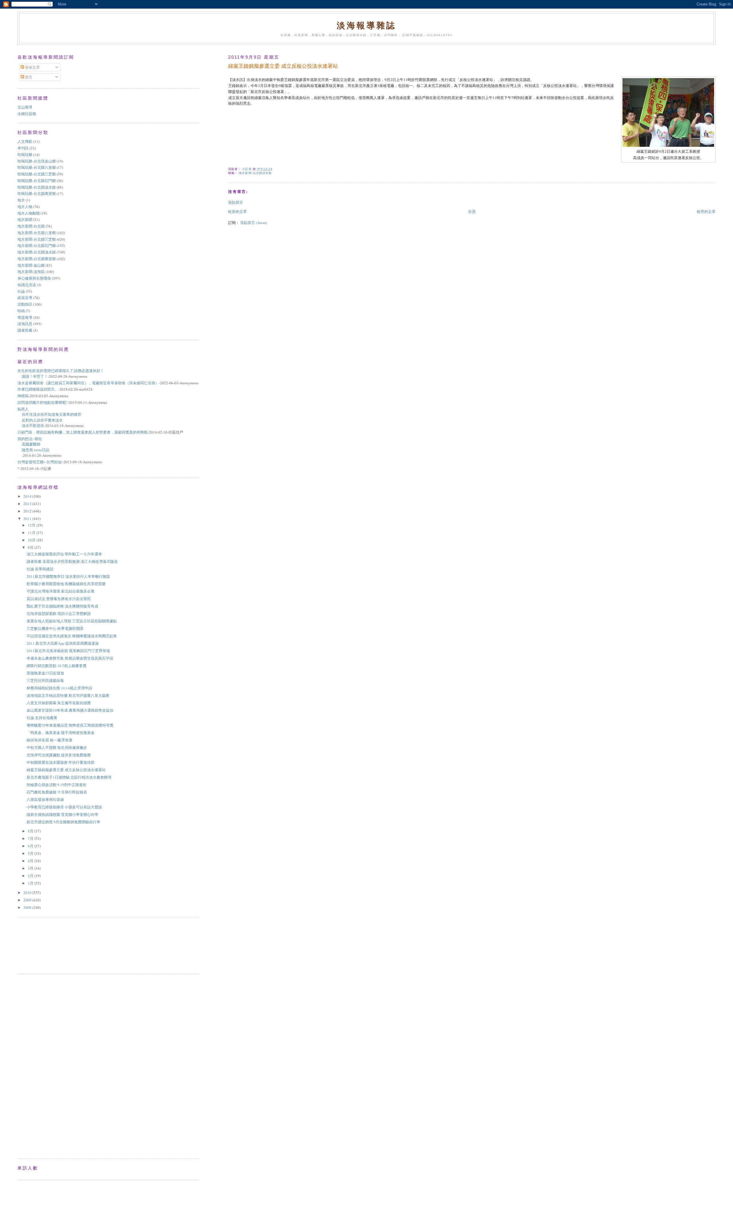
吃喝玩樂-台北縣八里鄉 (36, 167)
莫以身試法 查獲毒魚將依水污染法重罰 (59, 598)
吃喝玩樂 (24, 154)
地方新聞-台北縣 (31, 226)
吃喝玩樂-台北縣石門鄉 (36, 180)
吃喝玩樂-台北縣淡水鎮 (36, 187)
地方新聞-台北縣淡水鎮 (255, 173)
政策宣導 (24, 297)
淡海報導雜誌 (366, 25)
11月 (32, 532)
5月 (31, 853)
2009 (27, 900)
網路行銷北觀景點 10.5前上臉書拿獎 (56, 665)
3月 (31, 868)
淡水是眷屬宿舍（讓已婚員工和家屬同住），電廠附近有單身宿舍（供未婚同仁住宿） (88, 382)
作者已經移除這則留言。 (37, 389)
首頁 (472, 211)
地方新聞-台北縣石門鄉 (36, 245)
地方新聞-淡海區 (31, 271)
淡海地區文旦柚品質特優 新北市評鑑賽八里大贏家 (68, 695)
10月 (32, 540)
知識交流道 (26, 284)
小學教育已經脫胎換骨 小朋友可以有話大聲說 (64, 807)
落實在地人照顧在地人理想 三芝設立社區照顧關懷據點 (72, 621)
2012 (27, 511)
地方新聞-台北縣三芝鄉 (36, 239)
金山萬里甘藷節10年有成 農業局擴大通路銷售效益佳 (70, 710)
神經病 (23, 395)
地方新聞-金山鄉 (31, 265)
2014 (27, 496)
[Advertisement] (43, 945)
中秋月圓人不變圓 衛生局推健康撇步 (57, 747)
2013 (27, 503)
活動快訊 (24, 304)
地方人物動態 (28, 213)
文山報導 (24, 107)
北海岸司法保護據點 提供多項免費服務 (59, 754)
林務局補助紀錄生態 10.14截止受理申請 (59, 687)
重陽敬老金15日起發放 (45, 673)
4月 (31, 860)
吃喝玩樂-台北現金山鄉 (36, 161)
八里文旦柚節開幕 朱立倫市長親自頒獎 (59, 702)
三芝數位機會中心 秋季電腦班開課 (57, 628)
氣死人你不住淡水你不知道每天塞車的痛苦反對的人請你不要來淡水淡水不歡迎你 (49, 417)
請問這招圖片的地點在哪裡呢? (42, 402)
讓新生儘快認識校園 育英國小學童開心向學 (62, 814)
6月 (31, 845)
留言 (28, 77)
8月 (31, 831)
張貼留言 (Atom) (253, 222)
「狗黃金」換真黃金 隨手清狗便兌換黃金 (60, 732)
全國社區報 (26, 113)
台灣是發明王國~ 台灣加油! (39, 461)
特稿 (21, 310)
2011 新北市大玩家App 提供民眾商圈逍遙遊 (63, 643)
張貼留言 (235, 202)
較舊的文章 (706, 211)
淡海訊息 (24, 323)
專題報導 (24, 317)
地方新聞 (24, 219)
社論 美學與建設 (40, 568)
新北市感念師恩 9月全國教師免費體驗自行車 (63, 821)
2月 (31, 875)
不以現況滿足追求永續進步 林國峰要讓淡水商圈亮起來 (72, 635)
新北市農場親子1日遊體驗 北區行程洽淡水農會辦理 (69, 777)
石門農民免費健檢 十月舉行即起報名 (57, 792)
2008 (27, 907)
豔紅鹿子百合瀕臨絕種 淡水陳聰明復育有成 (62, 606)
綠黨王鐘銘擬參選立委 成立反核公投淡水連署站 (66, 769)
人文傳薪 (24, 141)
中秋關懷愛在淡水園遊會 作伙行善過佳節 (60, 762)
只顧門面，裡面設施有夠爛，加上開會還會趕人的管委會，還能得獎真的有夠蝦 (82, 432)
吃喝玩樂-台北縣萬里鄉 (36, 193)
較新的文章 (237, 211)
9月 (31, 547)
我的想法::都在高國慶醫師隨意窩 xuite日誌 (33, 444)
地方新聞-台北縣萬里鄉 (36, 258)
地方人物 (24, 206)
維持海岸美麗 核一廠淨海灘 (49, 740)
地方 (21, 200)
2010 (27, 892)
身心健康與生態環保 (34, 278)
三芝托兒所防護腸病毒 (45, 680)
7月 (31, 838)
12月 (32, 525)
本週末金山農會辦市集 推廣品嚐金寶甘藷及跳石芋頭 (70, 658)
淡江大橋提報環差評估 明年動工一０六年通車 (66, 554)
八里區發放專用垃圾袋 (45, 799)
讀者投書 (24, 330)
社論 (21, 291)
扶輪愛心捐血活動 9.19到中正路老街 (56, 784)
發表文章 (32, 67)
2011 (27, 518)
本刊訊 (23, 148)
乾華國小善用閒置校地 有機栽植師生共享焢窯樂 (66, 583)
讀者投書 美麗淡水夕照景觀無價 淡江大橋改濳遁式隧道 (72, 561)
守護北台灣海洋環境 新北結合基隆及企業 (60, 591)
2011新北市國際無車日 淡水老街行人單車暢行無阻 (68, 576)
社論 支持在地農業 (42, 717)
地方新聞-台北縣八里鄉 (36, 232)
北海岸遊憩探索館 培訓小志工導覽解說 (59, 613)
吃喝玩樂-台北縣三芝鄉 (36, 174)
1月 (31, 883)
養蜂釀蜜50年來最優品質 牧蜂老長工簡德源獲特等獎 (70, 725)
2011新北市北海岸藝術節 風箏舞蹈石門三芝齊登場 (68, 650)
